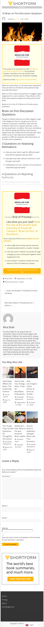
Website (5, 528)
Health (21, 282)
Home (4, 596)
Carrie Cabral (6, 395)
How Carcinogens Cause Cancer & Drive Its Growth (32, 387)
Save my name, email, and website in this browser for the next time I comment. (21, 538)
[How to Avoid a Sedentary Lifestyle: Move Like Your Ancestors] (32, 412)
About (4, 603)
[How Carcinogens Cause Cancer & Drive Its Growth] (32, 368)
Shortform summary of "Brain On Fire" (20, 70)
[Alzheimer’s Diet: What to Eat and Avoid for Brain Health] (20, 412)
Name (5, 506)
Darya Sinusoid (30, 398)
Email (4, 518)
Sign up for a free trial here (26, 79)
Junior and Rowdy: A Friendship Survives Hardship (21, 291)
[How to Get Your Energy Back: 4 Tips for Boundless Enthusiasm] (20, 368)
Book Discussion (11, 282)
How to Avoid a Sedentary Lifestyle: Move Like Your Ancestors (31, 434)
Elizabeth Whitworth (19, 398)
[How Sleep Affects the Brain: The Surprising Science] (8, 368)
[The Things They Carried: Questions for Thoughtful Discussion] (8, 412)
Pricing (4, 600)
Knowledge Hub (8, 607)
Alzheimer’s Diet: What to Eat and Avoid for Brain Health (20, 431)
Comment (6, 476)
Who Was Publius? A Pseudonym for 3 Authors (19, 304)
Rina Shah (17, 19)
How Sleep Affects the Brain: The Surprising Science (7, 386)
